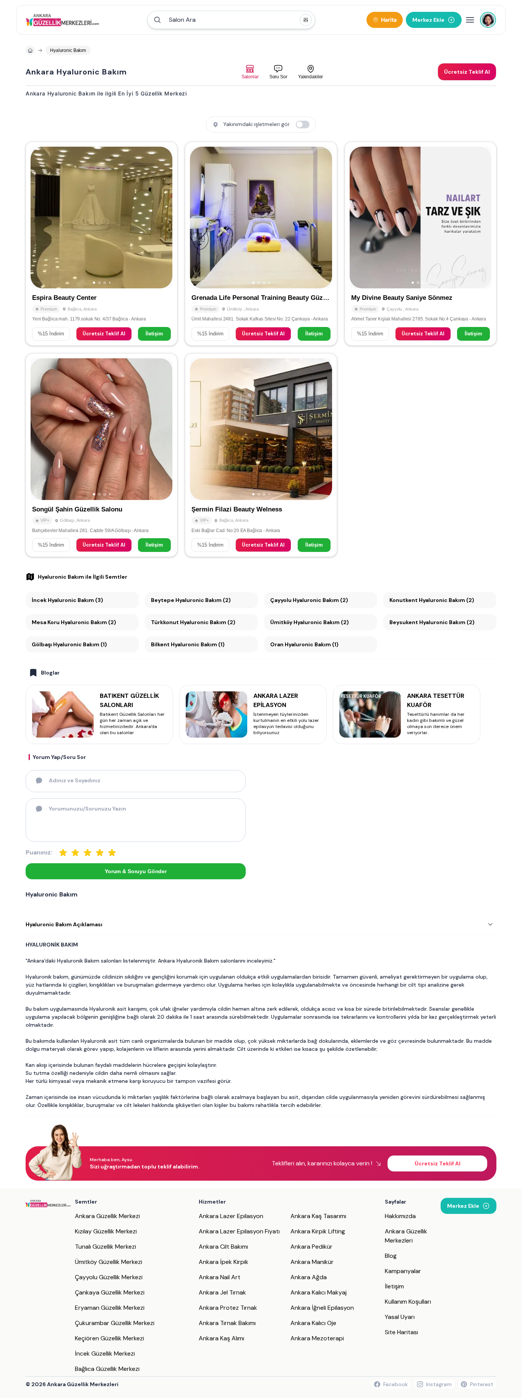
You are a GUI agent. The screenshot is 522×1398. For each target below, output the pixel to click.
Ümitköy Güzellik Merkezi (108, 1262)
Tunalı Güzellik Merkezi (105, 1247)
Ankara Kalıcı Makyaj (318, 1292)
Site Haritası (401, 1332)
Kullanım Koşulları (408, 1302)
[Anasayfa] (30, 50)
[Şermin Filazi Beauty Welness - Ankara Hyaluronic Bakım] (260, 455)
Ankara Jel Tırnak (222, 1292)
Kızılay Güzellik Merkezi (106, 1231)
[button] (231, 20)
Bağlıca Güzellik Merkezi (107, 1369)
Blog (391, 1256)
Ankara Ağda (308, 1277)
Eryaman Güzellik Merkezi (109, 1308)
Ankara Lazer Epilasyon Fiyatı (239, 1231)
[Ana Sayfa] (62, 20)
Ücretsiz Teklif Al (104, 333)
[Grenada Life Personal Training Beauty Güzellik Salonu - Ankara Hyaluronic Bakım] (260, 243)
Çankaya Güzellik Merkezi (109, 1292)
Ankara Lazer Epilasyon (231, 1216)
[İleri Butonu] (40, 218)
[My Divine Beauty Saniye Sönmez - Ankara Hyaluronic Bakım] (420, 243)
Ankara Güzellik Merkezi (107, 1216)
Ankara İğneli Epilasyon (322, 1308)
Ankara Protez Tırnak (228, 1308)
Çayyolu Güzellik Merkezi (109, 1277)
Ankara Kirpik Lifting (317, 1231)
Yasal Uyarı (400, 1317)
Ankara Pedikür (311, 1247)
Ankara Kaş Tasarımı (318, 1216)
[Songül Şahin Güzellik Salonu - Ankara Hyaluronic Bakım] (101, 455)
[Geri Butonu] (163, 218)
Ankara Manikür (312, 1262)
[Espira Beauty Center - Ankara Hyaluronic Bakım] (101, 243)
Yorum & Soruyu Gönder (136, 871)
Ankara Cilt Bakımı (223, 1247)
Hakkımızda (400, 1216)
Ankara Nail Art (219, 1277)
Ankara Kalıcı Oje (313, 1323)
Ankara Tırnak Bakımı (227, 1323)
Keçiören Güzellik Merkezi (109, 1338)
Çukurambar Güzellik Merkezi (114, 1323)
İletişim (154, 334)
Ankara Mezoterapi (317, 1338)
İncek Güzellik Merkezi (105, 1353)
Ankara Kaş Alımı (221, 1338)
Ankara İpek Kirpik (223, 1262)
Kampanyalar (403, 1271)
